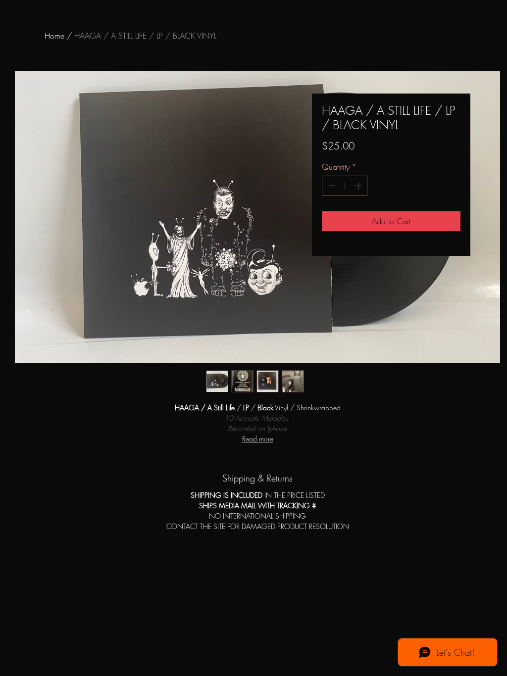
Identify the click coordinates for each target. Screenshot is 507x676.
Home (54, 35)
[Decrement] (330, 185)
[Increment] (359, 185)
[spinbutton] (344, 185)
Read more (257, 438)
